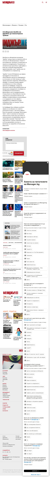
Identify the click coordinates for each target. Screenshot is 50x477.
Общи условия (5, 443)
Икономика (5, 389)
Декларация (18, 439)
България (5, 370)
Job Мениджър (6, 397)
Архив (4, 408)
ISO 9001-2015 (18, 437)
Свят (4, 376)
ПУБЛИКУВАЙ (19, 153)
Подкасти (5, 405)
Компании (5, 386)
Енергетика (5, 388)
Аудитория (5, 437)
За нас (4, 436)
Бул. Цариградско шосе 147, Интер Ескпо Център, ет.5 (11, 457)
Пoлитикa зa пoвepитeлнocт (9, 444)
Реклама (17, 436)
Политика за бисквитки (8, 446)
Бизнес (4, 383)
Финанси (5, 385)
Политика (5, 372)
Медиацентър (5, 439)
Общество (5, 373)
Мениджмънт (6, 392)
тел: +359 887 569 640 (7, 459)
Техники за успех (6, 395)
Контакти (5, 410)
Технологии (6, 399)
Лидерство (5, 393)
